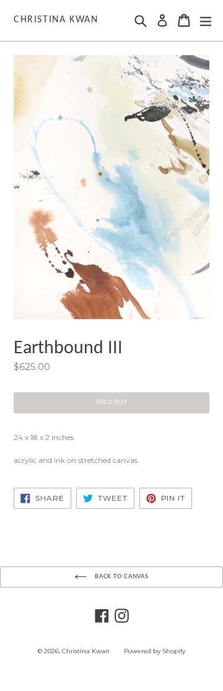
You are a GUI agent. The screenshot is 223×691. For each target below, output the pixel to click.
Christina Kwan (56, 20)
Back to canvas (121, 576)
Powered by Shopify (154, 651)
